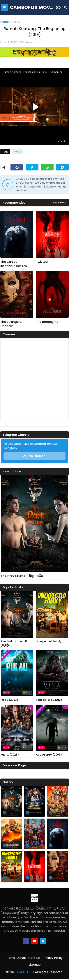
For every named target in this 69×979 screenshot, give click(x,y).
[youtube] (34, 941)
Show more (59, 202)
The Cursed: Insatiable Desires (13, 264)
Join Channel (36, 456)
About (21, 958)
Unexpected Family (48, 641)
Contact (34, 958)
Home (4, 21)
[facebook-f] (26, 941)
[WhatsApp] (47, 167)
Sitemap (35, 965)
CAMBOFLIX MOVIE (32, 7)
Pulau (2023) (9, 700)
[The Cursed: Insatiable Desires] (16, 234)
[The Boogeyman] (52, 294)
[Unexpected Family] (52, 614)
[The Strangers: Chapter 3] (16, 294)
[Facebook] (16, 167)
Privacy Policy (53, 958)
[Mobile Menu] (4, 7)
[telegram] (43, 941)
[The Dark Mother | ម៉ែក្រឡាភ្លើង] (34, 523)
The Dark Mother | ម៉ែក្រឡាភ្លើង (22, 576)
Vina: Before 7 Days (49, 700)
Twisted (42, 262)
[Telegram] (62, 167)
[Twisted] (52, 234)
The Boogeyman (48, 322)
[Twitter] (32, 167)
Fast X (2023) (10, 754)
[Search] (65, 7)
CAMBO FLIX (25, 972)
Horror (16, 21)
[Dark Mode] (58, 7)
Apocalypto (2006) (49, 754)
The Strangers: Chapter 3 (11, 324)
